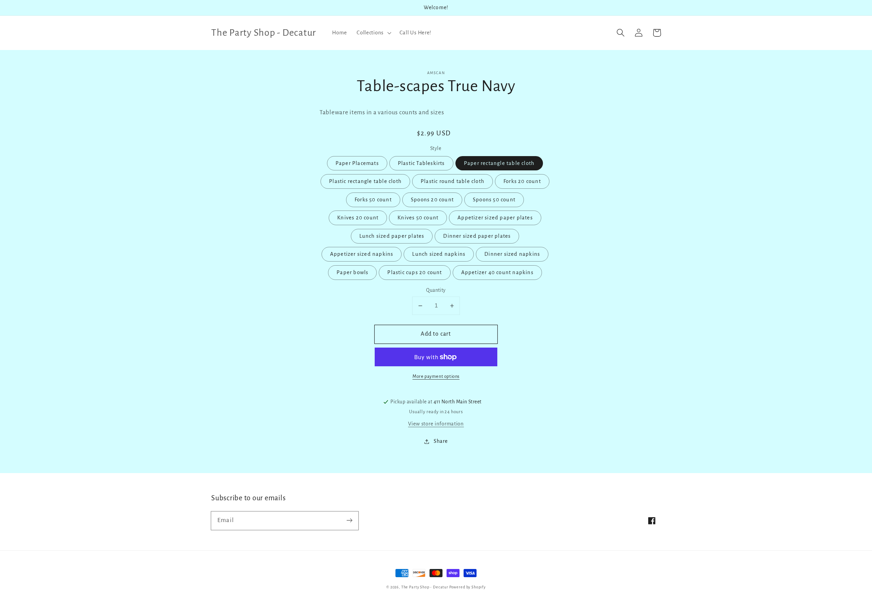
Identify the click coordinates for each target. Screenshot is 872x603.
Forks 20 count (522, 181)
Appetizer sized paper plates (495, 217)
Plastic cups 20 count (414, 272)
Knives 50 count (418, 217)
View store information (436, 423)
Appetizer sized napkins (361, 254)
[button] (373, 32)
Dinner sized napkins (512, 254)
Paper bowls (352, 272)
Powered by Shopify (467, 587)
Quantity (436, 290)
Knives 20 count (357, 217)
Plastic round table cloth (452, 181)
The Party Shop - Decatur (424, 587)
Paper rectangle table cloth (499, 163)
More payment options (436, 376)
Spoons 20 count (432, 199)
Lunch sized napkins (438, 254)
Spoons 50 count (494, 199)
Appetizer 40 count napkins (497, 272)
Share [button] (441, 441)
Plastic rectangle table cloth (365, 181)
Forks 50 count (373, 199)
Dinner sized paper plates (477, 236)
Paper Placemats (357, 163)
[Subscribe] (349, 521)
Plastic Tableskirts (421, 163)
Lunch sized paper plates (391, 236)
